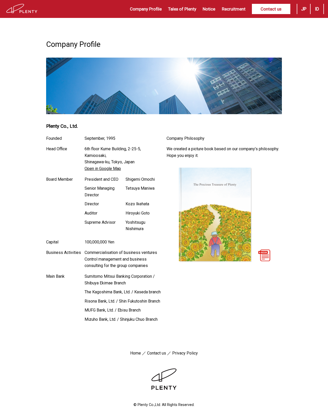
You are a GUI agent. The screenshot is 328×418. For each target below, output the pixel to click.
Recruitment (233, 9)
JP (303, 9)
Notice (209, 9)
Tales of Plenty (182, 9)
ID (317, 9)
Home (135, 353)
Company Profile (146, 9)
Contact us (271, 9)
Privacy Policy (185, 353)
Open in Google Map (103, 168)
